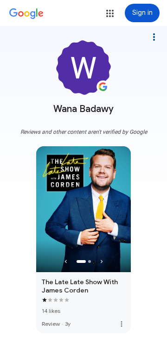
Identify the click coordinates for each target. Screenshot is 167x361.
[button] (110, 13)
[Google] (26, 13)
